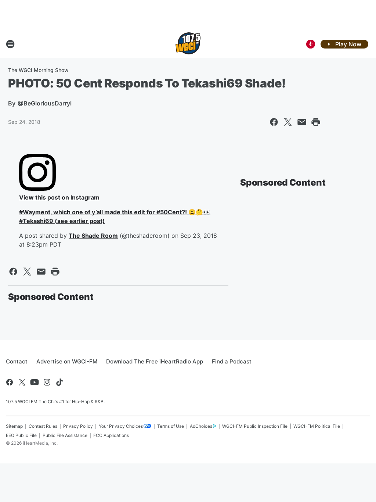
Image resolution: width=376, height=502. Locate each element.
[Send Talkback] (310, 44)
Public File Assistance (65, 435)
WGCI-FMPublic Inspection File (255, 426)
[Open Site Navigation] (10, 44)
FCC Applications (111, 435)
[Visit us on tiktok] (59, 382)
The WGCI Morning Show (38, 70)
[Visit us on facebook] (9, 382)
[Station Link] (188, 44)
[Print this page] (316, 122)
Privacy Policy (78, 426)
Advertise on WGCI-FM (66, 361)
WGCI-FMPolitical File (316, 426)
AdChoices (201, 426)
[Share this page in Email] (302, 122)
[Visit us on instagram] (47, 382)
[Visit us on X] (22, 382)
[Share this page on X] (288, 122)
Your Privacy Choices (121, 426)
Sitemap (14, 426)
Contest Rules (43, 426)
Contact (17, 361)
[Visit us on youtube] (34, 382)
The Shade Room (93, 235)
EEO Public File (21, 435)
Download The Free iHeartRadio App (154, 361)
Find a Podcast (232, 361)
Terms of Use (170, 426)
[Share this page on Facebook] (274, 122)
